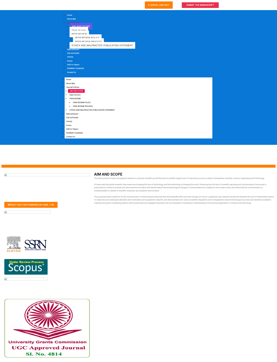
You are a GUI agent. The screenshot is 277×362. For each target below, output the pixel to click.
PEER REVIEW (79, 33)
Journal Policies (73, 23)
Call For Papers (73, 65)
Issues (70, 61)
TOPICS (70, 57)
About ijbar (71, 19)
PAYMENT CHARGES (75, 68)
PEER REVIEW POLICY (87, 37)
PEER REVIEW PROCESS (88, 41)
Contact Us (71, 72)
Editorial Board (73, 50)
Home (69, 15)
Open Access (79, 30)
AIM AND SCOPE (81, 26)
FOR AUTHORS (73, 53)
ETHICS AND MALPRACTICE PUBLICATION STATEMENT (102, 45)
